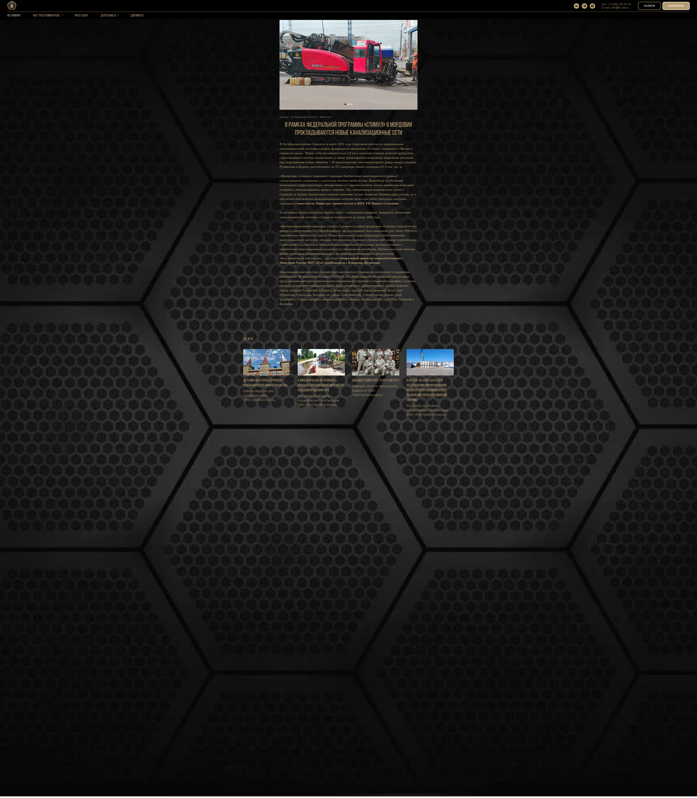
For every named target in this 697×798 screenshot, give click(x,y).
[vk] (576, 6)
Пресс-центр (81, 15)
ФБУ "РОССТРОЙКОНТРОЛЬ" (47, 15)
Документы (137, 15)
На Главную (13, 15)
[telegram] (584, 6)
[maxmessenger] (592, 6)
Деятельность (109, 15)
